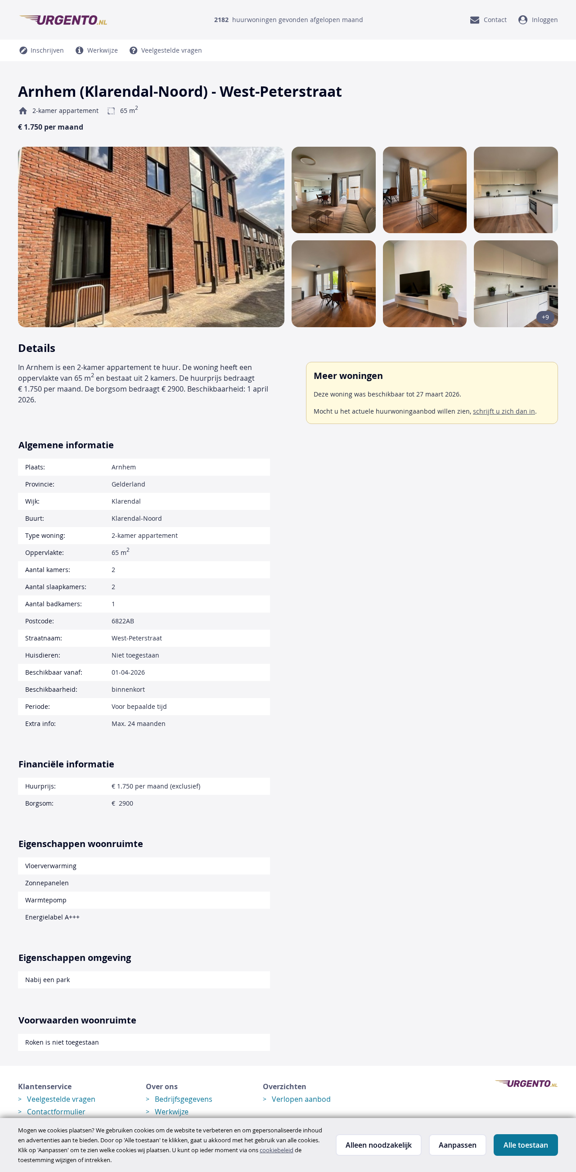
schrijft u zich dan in (504, 411)
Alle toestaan (526, 1145)
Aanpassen (458, 1145)
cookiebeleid (276, 1150)
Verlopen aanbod (301, 1099)
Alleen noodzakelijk (379, 1145)
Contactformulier (56, 1112)
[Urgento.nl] (63, 20)
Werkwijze (172, 1112)
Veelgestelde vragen (61, 1099)
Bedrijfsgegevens (183, 1099)
